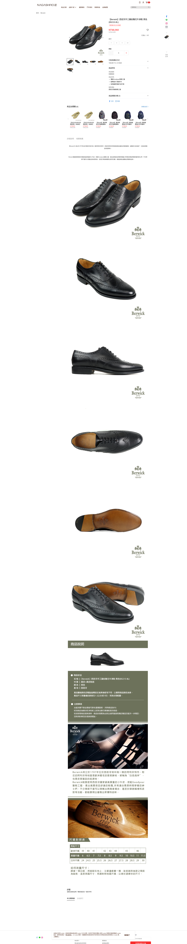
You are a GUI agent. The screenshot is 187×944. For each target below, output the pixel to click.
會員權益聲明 (105, 943)
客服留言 (104, 940)
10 (127, 43)
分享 (112, 101)
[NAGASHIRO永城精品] (47, 5)
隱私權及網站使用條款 (80, 943)
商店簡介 (77, 940)
